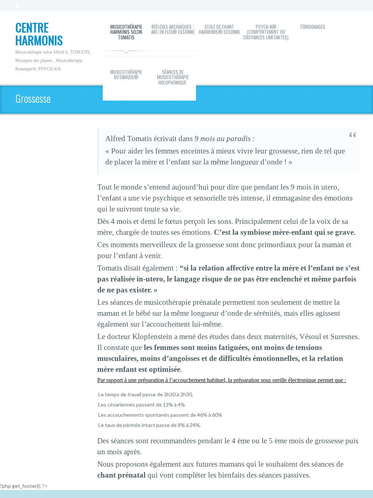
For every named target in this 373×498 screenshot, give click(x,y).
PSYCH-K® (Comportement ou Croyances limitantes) (265, 32)
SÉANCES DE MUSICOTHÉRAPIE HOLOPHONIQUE (173, 77)
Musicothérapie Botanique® (126, 74)
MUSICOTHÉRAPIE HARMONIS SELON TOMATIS (126, 32)
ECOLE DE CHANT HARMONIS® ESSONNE (219, 29)
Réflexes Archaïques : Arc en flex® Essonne (173, 29)
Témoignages (312, 26)
